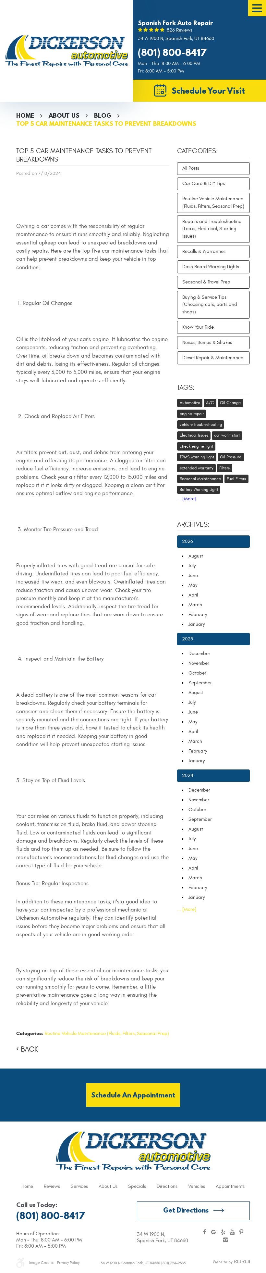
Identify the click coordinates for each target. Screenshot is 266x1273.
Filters (224, 468)
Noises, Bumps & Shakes (207, 342)
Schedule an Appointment (133, 1095)
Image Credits (41, 1262)
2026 (187, 541)
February (197, 614)
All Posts (190, 168)
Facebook (204, 1232)
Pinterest (241, 1232)
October (197, 673)
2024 (187, 775)
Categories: (197, 151)
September (200, 683)
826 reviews (179, 30)
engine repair (192, 413)
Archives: (193, 525)
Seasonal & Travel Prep (206, 282)
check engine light (196, 446)
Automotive (190, 402)
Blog (102, 115)
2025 (187, 639)
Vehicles (196, 1186)
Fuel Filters (236, 478)
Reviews (52, 1186)
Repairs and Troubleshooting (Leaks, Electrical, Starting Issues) (212, 229)
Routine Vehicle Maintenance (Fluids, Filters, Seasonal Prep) (107, 1033)
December (199, 653)
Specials (137, 1186)
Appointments (230, 1186)
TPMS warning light (197, 457)
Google (213, 1232)
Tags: (186, 388)
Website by (231, 1262)
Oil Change (230, 402)
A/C (210, 402)
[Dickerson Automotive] (66, 51)
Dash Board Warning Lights (210, 266)
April (193, 595)
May (192, 585)
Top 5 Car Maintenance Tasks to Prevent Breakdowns (106, 123)
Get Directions (186, 1210)
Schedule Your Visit (208, 90)
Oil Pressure (230, 457)
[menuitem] (27, 1186)
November (198, 663)
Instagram (225, 1240)
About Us (64, 115)
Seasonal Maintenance (200, 478)
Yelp (223, 1232)
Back (29, 1049)
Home (25, 115)
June (193, 575)
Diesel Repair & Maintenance (212, 358)
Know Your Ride (198, 327)
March (195, 605)
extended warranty (196, 468)
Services (79, 1186)
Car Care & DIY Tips (203, 183)
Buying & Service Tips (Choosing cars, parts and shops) (209, 305)
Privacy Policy (68, 1262)
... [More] (186, 499)
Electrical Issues (194, 435)
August (195, 556)
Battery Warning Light (199, 489)
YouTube (232, 1232)
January (196, 624)
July (192, 566)
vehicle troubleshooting (201, 424)
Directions (167, 1186)
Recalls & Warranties (203, 251)
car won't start (227, 435)
